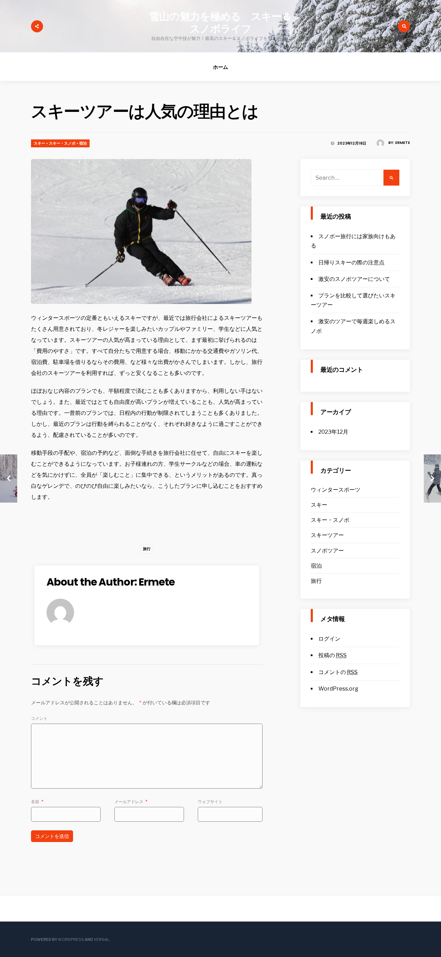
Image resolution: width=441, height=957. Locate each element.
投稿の (332, 655)
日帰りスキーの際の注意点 (351, 262)
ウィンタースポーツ (335, 489)
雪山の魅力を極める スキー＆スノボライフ (220, 22)
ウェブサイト (210, 801)
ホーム (220, 67)
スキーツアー (327, 535)
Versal (101, 939)
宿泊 (83, 143)
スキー (39, 143)
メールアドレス (130, 801)
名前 (37, 801)
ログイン (329, 638)
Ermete (402, 142)
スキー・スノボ (62, 143)
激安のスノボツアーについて (354, 279)
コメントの (338, 672)
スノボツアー (327, 550)
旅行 (147, 548)
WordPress (71, 939)
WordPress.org (338, 688)
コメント (39, 718)
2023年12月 (333, 432)
